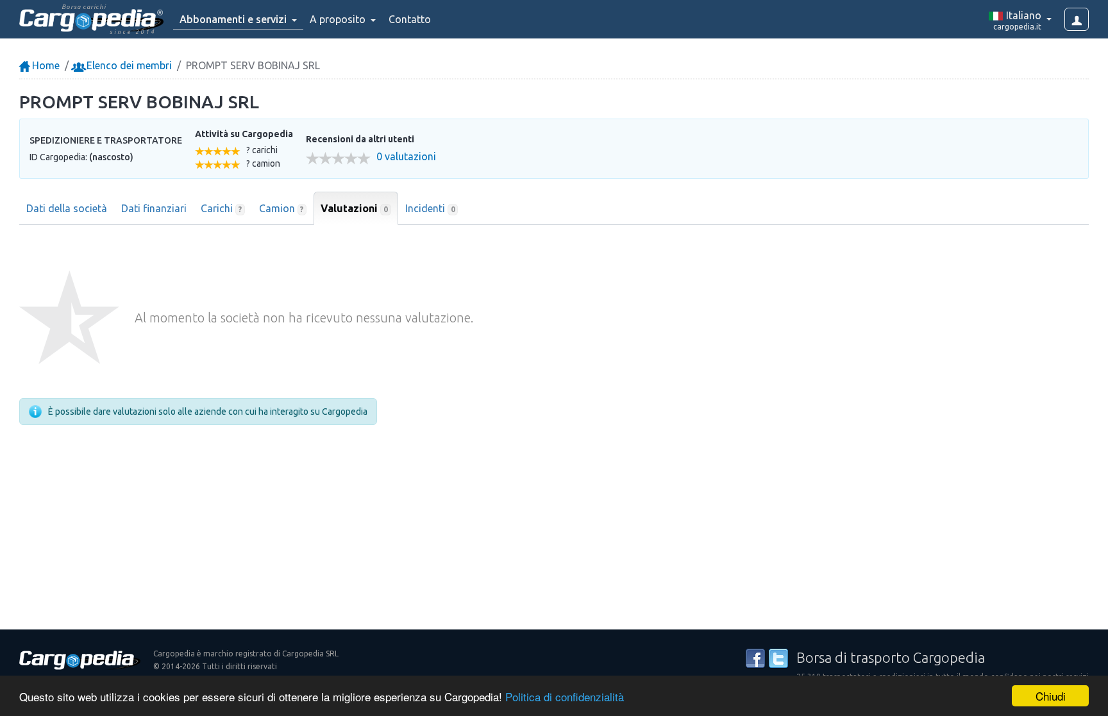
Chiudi (1051, 696)
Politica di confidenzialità (564, 696)
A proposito (339, 19)
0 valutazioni (406, 156)
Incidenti (430, 208)
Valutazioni (354, 208)
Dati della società (66, 208)
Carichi (221, 208)
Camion (281, 208)
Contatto (410, 19)
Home (44, 65)
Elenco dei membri (128, 65)
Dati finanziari (154, 208)
